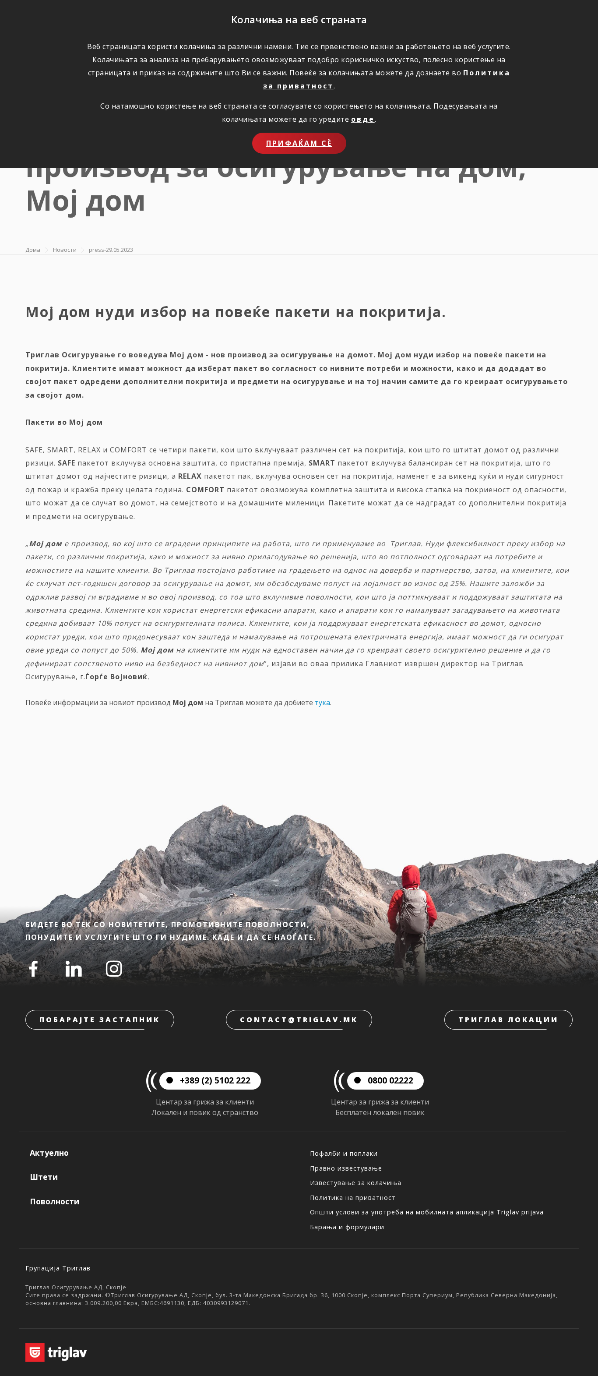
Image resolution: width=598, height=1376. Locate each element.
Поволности (54, 1201)
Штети (44, 1176)
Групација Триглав (58, 1268)
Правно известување (346, 1168)
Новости (65, 250)
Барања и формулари (347, 1227)
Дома (32, 250)
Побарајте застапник (99, 1019)
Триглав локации (508, 1019)
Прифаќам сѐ (299, 143)
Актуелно (49, 1152)
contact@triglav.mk (299, 1019)
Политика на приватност (353, 1197)
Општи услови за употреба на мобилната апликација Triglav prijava (427, 1212)
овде (363, 119)
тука (322, 702)
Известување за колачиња (355, 1182)
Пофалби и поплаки (344, 1153)
